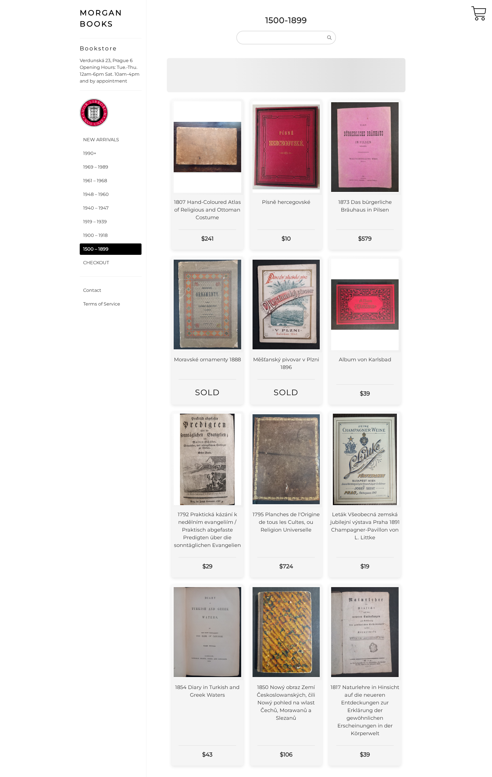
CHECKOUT (96, 262)
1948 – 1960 (96, 194)
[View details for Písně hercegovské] (286, 147)
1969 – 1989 (95, 167)
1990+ (89, 153)
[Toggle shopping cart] (478, 15)
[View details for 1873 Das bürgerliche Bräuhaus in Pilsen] (365, 147)
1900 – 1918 (95, 235)
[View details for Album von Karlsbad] (365, 304)
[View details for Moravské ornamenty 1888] (207, 304)
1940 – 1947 (95, 208)
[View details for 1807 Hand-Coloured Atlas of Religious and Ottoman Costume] (207, 147)
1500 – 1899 (95, 249)
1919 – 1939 (95, 221)
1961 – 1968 (95, 180)
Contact (92, 290)
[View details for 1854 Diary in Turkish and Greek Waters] (207, 632)
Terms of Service (101, 304)
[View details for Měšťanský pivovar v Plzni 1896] (286, 304)
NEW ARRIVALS (101, 139)
